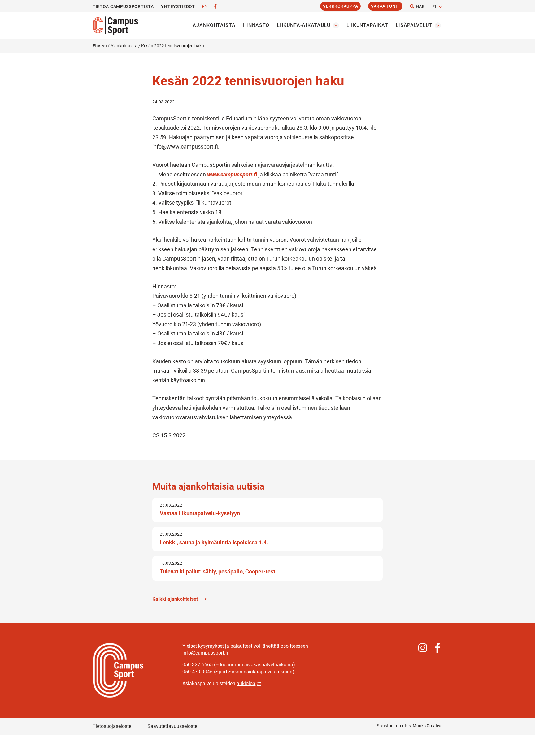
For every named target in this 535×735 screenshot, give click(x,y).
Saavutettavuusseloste (172, 726)
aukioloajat (249, 683)
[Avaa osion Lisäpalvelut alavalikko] (438, 25)
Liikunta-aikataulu (303, 25)
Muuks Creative (427, 725)
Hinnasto (256, 25)
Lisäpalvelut (414, 25)
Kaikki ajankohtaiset (175, 599)
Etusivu (100, 45)
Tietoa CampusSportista (123, 6)
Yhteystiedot (178, 6)
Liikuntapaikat (367, 25)
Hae (420, 6)
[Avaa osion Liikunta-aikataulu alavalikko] (336, 25)
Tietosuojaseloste (112, 726)
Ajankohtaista (214, 25)
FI (434, 6)
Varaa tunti (385, 6)
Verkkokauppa (340, 6)
